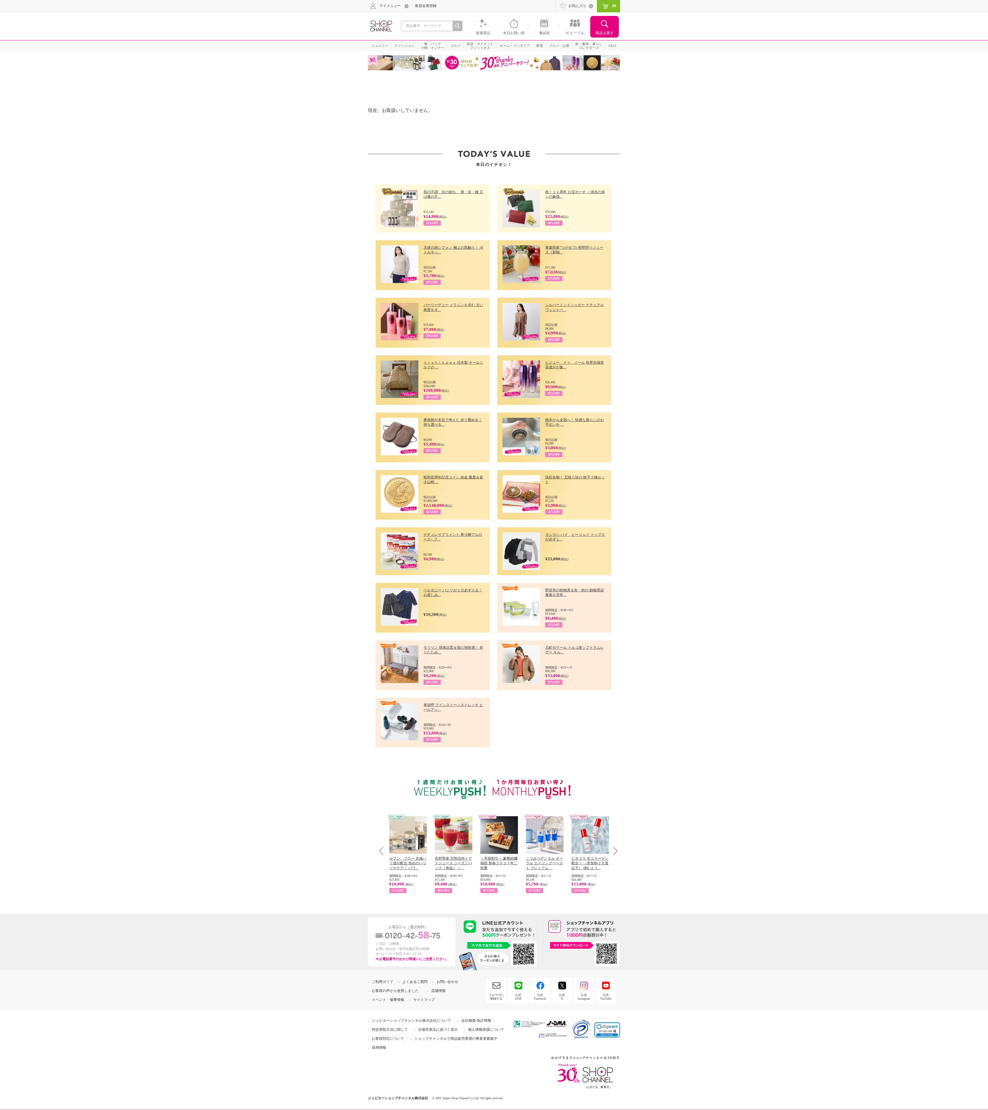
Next (614, 851)
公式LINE (518, 996)
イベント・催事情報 (388, 1000)
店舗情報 (438, 991)
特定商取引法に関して (390, 1030)
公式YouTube (605, 996)
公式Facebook (540, 996)
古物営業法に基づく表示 (438, 1030)
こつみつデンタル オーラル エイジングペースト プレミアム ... (544, 863)
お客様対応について (388, 1039)
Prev (383, 851)
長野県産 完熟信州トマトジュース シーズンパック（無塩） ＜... (453, 863)
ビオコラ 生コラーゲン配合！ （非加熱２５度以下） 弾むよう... (589, 863)
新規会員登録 (426, 6)
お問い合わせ (447, 982)
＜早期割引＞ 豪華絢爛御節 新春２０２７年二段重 (498, 863)
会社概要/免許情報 (476, 1021)
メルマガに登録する (496, 996)
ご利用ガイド (382, 982)
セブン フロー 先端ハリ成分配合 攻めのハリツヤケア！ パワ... (407, 863)
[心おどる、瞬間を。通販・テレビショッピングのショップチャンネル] (381, 26)
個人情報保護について (486, 1030)
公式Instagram (584, 996)
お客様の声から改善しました (395, 991)
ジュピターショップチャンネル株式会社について (411, 1021)
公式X (562, 996)
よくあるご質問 (415, 982)
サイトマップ (424, 1000)
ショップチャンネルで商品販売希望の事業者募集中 (455, 1039)
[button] (607, 1029)
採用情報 (379, 1048)
